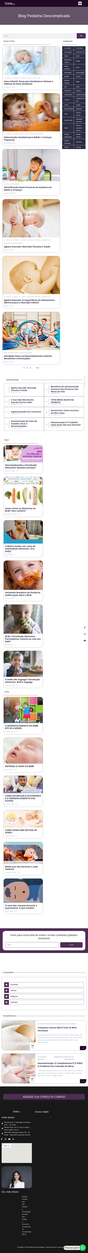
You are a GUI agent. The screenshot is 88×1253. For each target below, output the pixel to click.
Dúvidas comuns (13, 352)
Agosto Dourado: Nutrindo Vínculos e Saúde (27, 246)
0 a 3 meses (7, 78)
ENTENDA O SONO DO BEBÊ (19, 766)
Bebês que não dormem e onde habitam (21, 868)
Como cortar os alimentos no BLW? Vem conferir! (20, 509)
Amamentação (46, 240)
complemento (59, 1024)
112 (37, 368)
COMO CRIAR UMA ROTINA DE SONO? (21, 831)
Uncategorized (15, 184)
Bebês (5, 352)
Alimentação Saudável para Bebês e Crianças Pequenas (28, 138)
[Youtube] (85, 641)
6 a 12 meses (22, 78)
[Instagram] (85, 634)
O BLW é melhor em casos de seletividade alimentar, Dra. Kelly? (20, 549)
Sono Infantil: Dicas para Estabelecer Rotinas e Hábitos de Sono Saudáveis (28, 82)
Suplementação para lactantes (26, 411)
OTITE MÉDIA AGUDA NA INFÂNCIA (62, 401)
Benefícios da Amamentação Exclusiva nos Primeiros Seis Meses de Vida (65, 389)
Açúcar (32, 134)
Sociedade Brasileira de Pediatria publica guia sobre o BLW (22, 593)
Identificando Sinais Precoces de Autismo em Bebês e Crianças (28, 188)
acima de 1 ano (31, 78)
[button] (80, 3)
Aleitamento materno (34, 240)
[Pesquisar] (81, 35)
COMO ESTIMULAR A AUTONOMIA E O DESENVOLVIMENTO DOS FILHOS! (23, 798)
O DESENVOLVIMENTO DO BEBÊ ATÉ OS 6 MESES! (21, 727)
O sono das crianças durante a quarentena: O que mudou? (21, 906)
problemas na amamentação (13, 243)
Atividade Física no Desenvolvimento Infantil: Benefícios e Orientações (28, 357)
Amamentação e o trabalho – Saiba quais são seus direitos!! (66, 423)
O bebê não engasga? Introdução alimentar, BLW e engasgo (22, 680)
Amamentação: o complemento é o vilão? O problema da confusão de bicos (60, 1065)
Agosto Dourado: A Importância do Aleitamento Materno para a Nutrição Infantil (29, 301)
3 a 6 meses (14, 78)
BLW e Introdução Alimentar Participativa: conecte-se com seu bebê (23, 639)
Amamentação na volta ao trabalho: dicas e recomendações (24, 423)
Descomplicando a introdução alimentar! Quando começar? (21, 466)
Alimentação (39, 134)
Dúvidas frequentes (25, 352)
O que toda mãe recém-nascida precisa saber (22, 401)
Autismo (6, 184)
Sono (38, 78)
